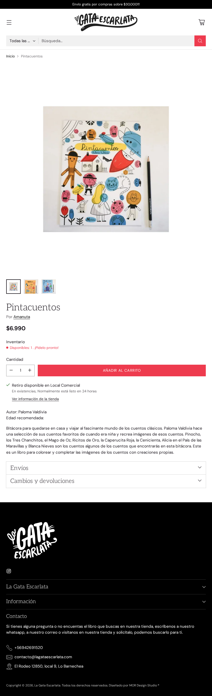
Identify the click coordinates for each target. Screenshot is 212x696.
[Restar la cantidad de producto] (11, 370)
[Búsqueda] (200, 40)
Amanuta (21, 316)
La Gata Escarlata (47, 685)
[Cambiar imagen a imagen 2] (31, 286)
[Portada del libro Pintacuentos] (106, 169)
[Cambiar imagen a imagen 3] (48, 286)
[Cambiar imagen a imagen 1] (13, 286)
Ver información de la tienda (35, 398)
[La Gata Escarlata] (106, 22)
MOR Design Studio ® (144, 685)
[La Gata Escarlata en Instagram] (9, 572)
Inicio (10, 56)
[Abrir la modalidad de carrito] (201, 22)
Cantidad (14, 359)
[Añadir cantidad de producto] (29, 370)
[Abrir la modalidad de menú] (9, 22)
